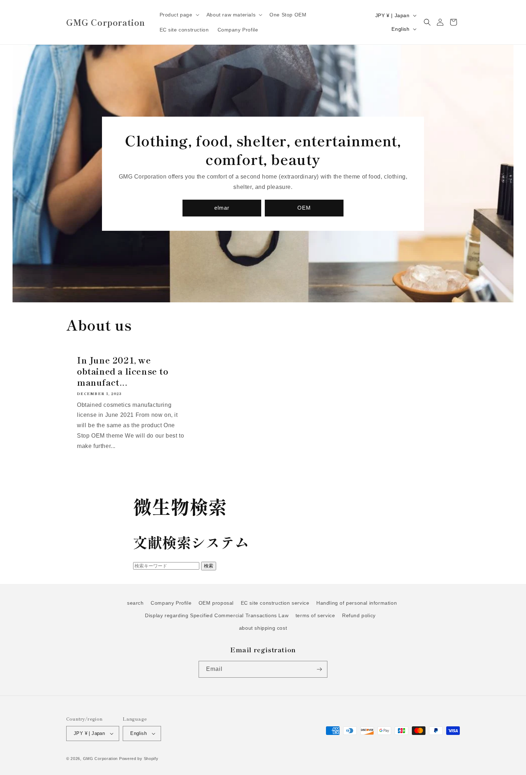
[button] (178, 14)
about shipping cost (263, 628)
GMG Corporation (100, 758)
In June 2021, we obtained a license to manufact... (123, 371)
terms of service (315, 615)
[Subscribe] (319, 669)
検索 (208, 566)
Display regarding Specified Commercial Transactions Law (216, 615)
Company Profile (171, 603)
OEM (304, 208)
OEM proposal (216, 603)
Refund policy (359, 615)
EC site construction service (275, 603)
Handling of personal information (356, 603)
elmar (221, 208)
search (135, 603)
